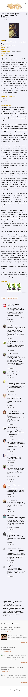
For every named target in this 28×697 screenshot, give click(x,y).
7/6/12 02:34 (15, 500)
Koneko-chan (11, 427)
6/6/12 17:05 (17, 411)
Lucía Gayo (10, 371)
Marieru (9, 500)
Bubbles (9, 353)
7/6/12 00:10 (11, 486)
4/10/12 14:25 (19, 548)
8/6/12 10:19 (14, 515)
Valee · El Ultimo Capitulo (14, 485)
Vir (8, 465)
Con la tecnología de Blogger (14, 690)
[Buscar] (26, 4)
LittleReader (10, 533)
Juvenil (3, 298)
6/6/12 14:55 (13, 394)
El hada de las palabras (13, 304)
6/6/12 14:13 (17, 371)
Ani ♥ (8, 515)
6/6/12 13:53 (15, 353)
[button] (26, 14)
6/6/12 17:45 (18, 427)
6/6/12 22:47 (12, 465)
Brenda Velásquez (12, 440)
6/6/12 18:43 (21, 440)
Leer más (24, 642)
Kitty (8, 394)
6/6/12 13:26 (20, 341)
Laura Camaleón (11, 341)
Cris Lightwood (11, 325)
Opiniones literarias (12, 298)
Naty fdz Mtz (11, 566)
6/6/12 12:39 (11, 305)
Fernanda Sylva (11, 548)
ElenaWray (10, 411)
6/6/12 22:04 (16, 455)
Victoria (9, 381)
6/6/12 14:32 (15, 381)
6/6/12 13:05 (19, 325)
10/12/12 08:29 (18, 566)
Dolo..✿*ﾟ (10, 455)
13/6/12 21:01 (18, 533)
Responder (10, 321)
